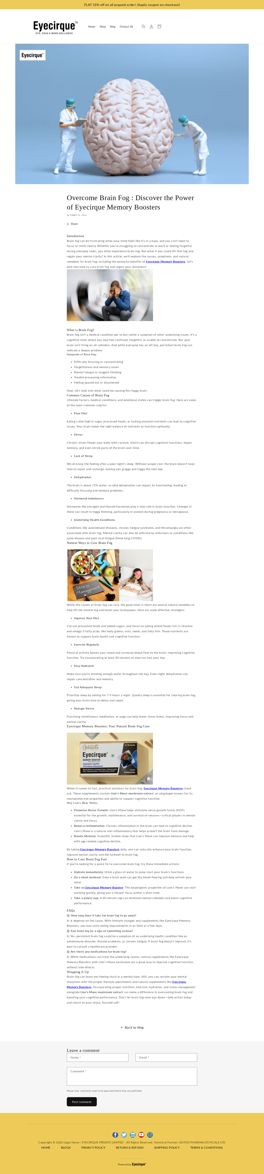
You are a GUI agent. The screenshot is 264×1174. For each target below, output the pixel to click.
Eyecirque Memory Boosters (165, 261)
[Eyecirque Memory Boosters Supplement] (110, 783)
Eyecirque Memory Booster (104, 887)
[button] (143, 26)
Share (74, 223)
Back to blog (134, 1027)
